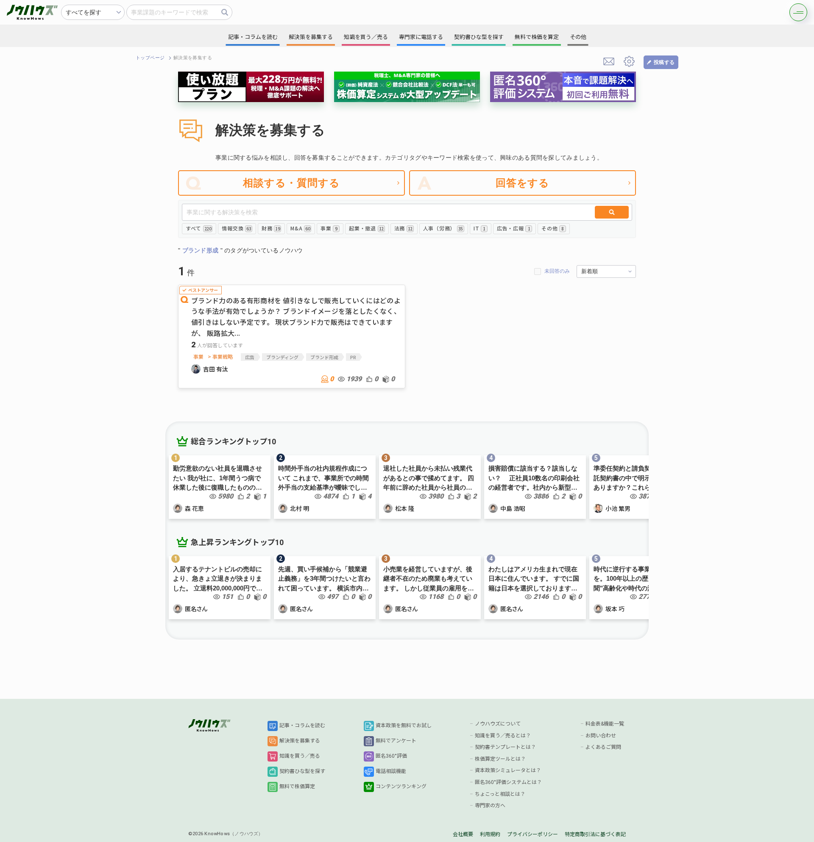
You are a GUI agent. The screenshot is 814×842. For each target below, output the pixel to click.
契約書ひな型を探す (302, 771)
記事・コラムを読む (302, 725)
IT (479, 228)
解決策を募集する (299, 741)
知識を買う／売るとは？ (503, 736)
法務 (403, 228)
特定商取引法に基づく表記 (595, 834)
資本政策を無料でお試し (404, 725)
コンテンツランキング (401, 786)
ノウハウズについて (498, 724)
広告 (249, 357)
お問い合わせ (600, 736)
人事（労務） (443, 228)
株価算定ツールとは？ (500, 759)
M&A (300, 228)
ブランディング (282, 357)
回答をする (523, 182)
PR (353, 357)
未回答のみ (557, 271)
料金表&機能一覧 (604, 724)
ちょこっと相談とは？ (500, 794)
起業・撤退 (366, 228)
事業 (329, 228)
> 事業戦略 (220, 356)
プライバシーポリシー (532, 834)
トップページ (150, 57)
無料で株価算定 (297, 786)
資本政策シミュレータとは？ (508, 770)
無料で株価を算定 (537, 37)
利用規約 (490, 834)
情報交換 (236, 228)
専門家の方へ (490, 806)
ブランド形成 (324, 357)
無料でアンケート (396, 741)
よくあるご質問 (603, 747)
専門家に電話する (421, 37)
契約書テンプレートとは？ (505, 747)
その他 (552, 228)
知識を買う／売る (299, 756)
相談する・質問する (291, 182)
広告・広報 (513, 228)
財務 (271, 228)
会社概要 (463, 834)
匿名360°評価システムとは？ (508, 782)
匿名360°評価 (391, 756)
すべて (198, 228)
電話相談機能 (391, 771)
